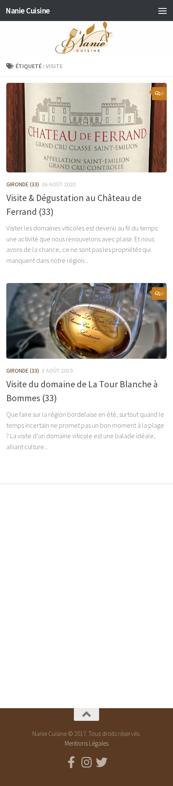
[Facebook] (71, 762)
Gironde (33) (22, 184)
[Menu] (162, 10)
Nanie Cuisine (27, 10)
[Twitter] (101, 762)
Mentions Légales (86, 743)
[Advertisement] (86, 588)
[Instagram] (86, 762)
